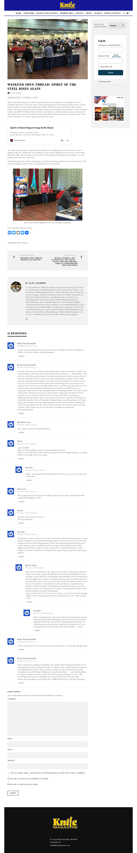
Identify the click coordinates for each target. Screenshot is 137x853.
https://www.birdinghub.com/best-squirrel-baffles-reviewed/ (41, 450)
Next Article (70, 255)
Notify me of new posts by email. (23, 784)
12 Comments (27, 97)
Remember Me (106, 67)
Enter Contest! (112, 13)
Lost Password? (104, 82)
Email (10, 749)
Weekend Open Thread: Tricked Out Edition (31, 259)
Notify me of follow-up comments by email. (28, 779)
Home (18, 13)
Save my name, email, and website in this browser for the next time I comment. (47, 773)
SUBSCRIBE (29, 13)
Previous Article (27, 255)
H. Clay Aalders (15, 93)
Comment (12, 699)
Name (10, 739)
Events (79, 13)
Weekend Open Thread (14, 97)
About (89, 13)
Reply (21, 356)
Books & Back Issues (47, 13)
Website (11, 760)
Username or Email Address (109, 45)
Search (98, 13)
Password (102, 56)
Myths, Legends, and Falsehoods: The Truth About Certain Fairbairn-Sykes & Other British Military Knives (64, 261)
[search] (123, 25)
